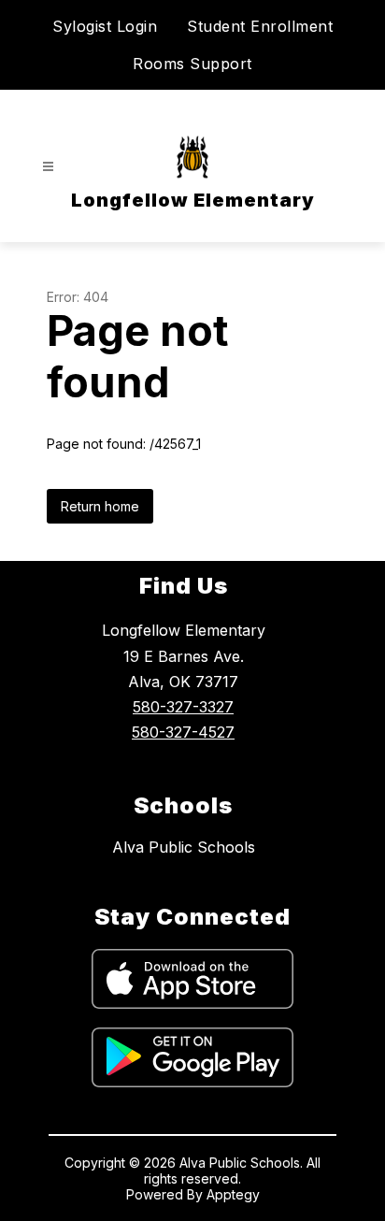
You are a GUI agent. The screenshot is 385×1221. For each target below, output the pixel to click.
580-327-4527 (183, 732)
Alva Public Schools (183, 847)
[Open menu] (48, 167)
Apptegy (233, 1194)
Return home (100, 506)
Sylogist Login (104, 26)
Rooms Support (192, 63)
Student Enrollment (260, 26)
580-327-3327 (183, 706)
